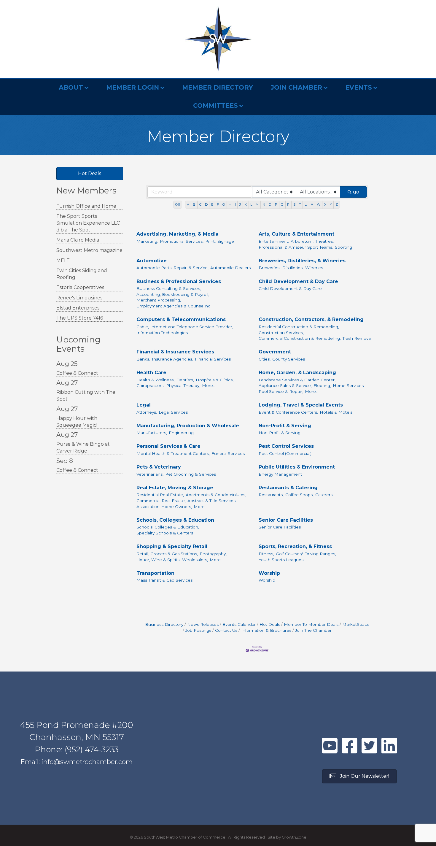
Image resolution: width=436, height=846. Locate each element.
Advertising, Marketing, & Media (177, 234)
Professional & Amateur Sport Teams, (296, 247)
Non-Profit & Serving (285, 425)
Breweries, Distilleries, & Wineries (302, 261)
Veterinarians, (149, 474)
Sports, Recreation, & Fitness (295, 546)
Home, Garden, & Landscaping (297, 372)
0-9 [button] (177, 204)
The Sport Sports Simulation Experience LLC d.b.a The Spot (88, 223)
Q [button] (282, 204)
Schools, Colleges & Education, (167, 527)
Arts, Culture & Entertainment (296, 234)
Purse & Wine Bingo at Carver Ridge (83, 447)
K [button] (245, 204)
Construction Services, (281, 332)
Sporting (343, 247)
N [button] (263, 204)
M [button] (257, 204)
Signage (225, 241)
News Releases (203, 624)
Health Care (151, 372)
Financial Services (213, 359)
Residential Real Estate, (160, 494)
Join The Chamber (313, 630)
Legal (143, 405)
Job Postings (198, 630)
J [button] (240, 204)
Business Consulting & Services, (168, 288)
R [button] (288, 204)
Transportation (155, 573)
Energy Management (280, 474)
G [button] (223, 204)
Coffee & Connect (77, 373)
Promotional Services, (181, 241)
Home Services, (349, 385)
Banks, (143, 359)
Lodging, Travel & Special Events (301, 405)
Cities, (264, 359)
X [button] (325, 204)
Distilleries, (292, 267)
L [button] (251, 204)
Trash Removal (357, 338)
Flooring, (322, 385)
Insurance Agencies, (172, 359)
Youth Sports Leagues (281, 559)
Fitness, (266, 553)
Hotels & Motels (336, 412)
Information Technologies (162, 332)
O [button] (270, 204)
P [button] (276, 204)
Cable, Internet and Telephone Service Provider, (184, 326)
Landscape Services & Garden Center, (297, 379)
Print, (210, 241)
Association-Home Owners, (164, 506)
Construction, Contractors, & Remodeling (311, 319)
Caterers (323, 494)
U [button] (306, 204)
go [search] (356, 192)
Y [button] (331, 204)
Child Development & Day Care (298, 281)
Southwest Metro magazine (89, 250)
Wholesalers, (195, 559)
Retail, (142, 553)
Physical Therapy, (183, 385)
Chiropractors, (150, 385)
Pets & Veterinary (158, 467)
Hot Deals (270, 624)
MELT (63, 260)
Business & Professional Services (178, 281)
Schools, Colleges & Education (175, 520)
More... (209, 385)
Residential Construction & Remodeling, (299, 326)
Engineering (181, 432)
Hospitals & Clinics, (214, 379)
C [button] (200, 204)
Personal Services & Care (168, 446)
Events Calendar (239, 624)
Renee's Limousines (79, 298)
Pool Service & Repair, (281, 391)
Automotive (151, 261)
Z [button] (336, 204)
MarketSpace (356, 624)
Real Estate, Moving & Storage (174, 488)
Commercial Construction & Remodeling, (300, 338)
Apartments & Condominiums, (216, 494)
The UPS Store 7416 (79, 318)
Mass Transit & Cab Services (164, 580)
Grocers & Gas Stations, (174, 553)
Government (275, 352)
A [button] (188, 204)
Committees (215, 105)
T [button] (300, 204)
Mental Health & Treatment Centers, (173, 453)
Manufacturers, (151, 432)
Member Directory (217, 87)
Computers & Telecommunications (181, 319)
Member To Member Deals (311, 624)
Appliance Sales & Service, (285, 385)
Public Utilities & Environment (297, 467)
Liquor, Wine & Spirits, (158, 559)
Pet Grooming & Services (190, 474)
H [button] (230, 204)
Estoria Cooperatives (80, 287)
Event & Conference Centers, (288, 412)
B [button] (194, 204)
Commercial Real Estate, (161, 500)
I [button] (235, 204)
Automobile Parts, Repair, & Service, (172, 267)
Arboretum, (302, 241)
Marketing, (147, 241)
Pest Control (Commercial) (285, 453)
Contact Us (226, 630)
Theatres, (324, 241)
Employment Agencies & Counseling (173, 306)
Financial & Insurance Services (175, 352)
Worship (269, 573)
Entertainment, (274, 241)
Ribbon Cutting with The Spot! (85, 395)
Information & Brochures (266, 630)
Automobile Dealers (230, 267)
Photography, (213, 553)
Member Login (132, 87)
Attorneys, (146, 412)
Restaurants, (271, 494)
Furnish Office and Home (86, 206)
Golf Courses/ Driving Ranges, (306, 553)
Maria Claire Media (77, 240)
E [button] (212, 204)
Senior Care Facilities (286, 520)
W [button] (318, 204)
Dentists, (185, 379)
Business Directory (164, 624)
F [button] (218, 204)
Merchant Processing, (158, 300)
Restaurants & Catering (288, 488)
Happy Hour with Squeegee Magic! (76, 421)
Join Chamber (296, 87)
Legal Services (173, 412)
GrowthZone (294, 837)
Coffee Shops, (299, 494)
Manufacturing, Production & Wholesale (187, 425)
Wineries (314, 267)
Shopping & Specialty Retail (171, 546)
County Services (288, 359)
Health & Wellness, (155, 379)
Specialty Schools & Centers (164, 533)
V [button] (312, 204)
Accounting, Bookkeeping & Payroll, (172, 294)
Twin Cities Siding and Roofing (81, 274)
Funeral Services (228, 453)
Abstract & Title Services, (211, 500)
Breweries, (269, 267)
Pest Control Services (286, 446)
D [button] (206, 204)
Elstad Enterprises (77, 308)
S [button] (294, 204)
